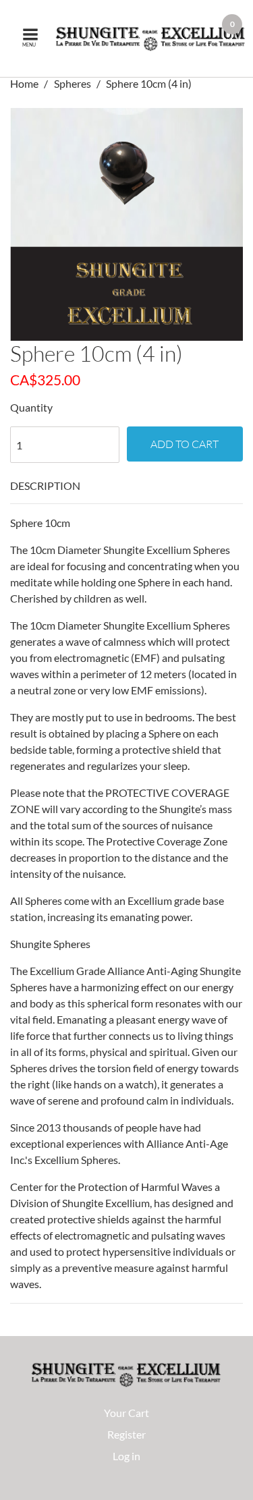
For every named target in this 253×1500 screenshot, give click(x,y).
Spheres (72, 83)
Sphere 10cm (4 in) (149, 83)
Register (126, 1434)
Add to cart (184, 444)
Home (25, 83)
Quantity (31, 407)
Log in (126, 1455)
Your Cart (126, 1412)
